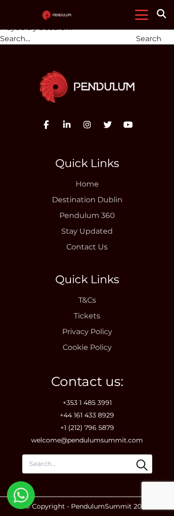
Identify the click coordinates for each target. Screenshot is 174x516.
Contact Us (87, 246)
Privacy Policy (87, 331)
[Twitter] (107, 125)
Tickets (87, 315)
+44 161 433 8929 (87, 415)
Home (87, 184)
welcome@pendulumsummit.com (87, 440)
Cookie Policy (87, 347)
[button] (162, 14)
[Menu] (141, 15)
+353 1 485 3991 (87, 402)
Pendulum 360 (87, 215)
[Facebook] (46, 125)
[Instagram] (87, 125)
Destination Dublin (87, 199)
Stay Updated (87, 231)
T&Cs (87, 300)
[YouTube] (128, 125)
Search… (15, 38)
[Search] (142, 465)
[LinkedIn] (67, 125)
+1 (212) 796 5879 (87, 427)
